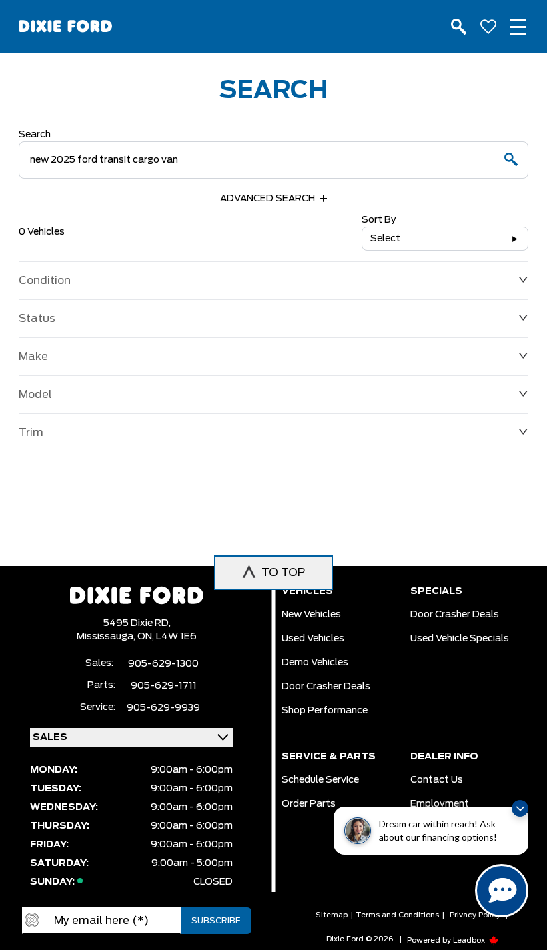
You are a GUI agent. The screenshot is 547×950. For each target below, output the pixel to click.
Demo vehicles (315, 662)
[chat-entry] (501, 890)
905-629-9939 (163, 708)
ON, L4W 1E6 (167, 636)
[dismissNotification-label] (520, 808)
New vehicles (311, 614)
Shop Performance (325, 710)
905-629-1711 (164, 686)
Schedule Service (320, 780)
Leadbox (470, 940)
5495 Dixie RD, (137, 623)
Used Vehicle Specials (459, 638)
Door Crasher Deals (326, 686)
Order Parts (309, 804)
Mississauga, (107, 636)
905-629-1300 (163, 664)
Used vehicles (313, 638)
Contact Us (436, 780)
